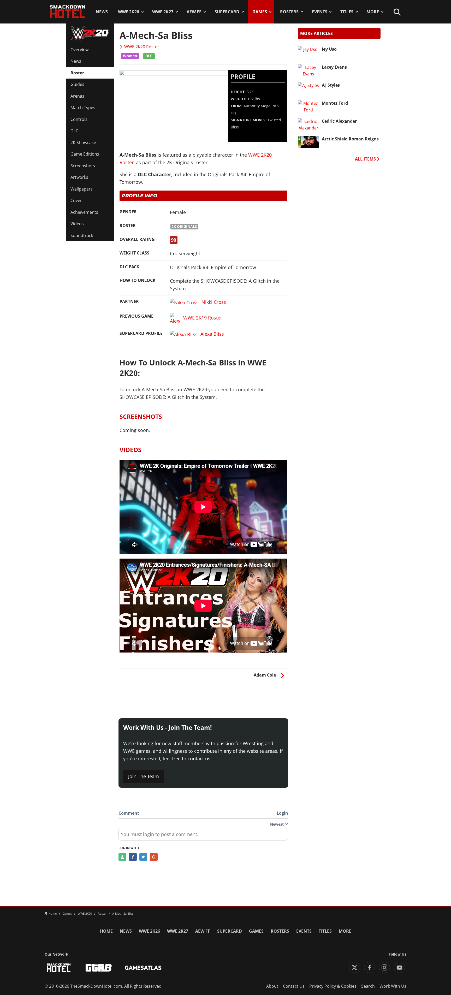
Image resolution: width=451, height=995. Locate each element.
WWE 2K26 (128, 12)
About (272, 986)
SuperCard (227, 12)
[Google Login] (154, 857)
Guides (77, 84)
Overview (79, 49)
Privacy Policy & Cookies (333, 986)
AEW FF (194, 12)
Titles (346, 12)
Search (368, 986)
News (102, 12)
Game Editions (84, 154)
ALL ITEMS (366, 159)
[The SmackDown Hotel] (67, 12)
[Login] (122, 857)
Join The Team (143, 776)
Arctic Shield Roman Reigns (350, 139)
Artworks (79, 177)
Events (319, 12)
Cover (76, 200)
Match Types (82, 107)
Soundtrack (81, 235)
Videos (77, 224)
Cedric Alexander (339, 121)
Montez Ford (335, 103)
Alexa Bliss (212, 334)
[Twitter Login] (143, 857)
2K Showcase (83, 142)
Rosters (289, 12)
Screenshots (82, 166)
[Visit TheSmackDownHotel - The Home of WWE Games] (59, 968)
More (372, 12)
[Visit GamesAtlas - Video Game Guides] (143, 968)
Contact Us (294, 986)
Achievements (84, 212)
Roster (77, 73)
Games (259, 12)
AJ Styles (331, 85)
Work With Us (392, 986)
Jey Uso (329, 49)
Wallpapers (81, 189)
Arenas (77, 96)
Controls (78, 119)
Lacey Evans (334, 67)
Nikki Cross (213, 302)
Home (106, 931)
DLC (74, 131)
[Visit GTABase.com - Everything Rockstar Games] (99, 968)
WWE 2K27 (162, 12)
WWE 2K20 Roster (141, 47)
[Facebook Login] (133, 857)
